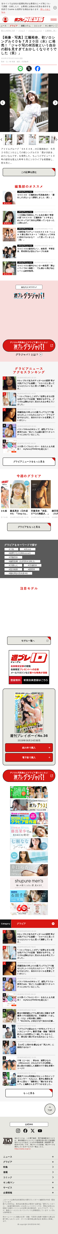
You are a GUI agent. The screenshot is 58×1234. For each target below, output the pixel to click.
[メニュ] (54, 19)
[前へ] (2, 102)
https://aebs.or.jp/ (23, 1149)
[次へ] (55, 102)
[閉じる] (55, 7)
